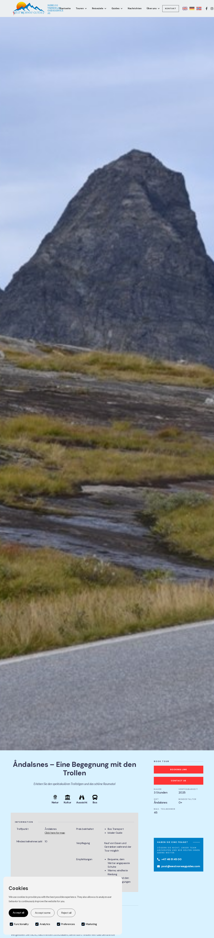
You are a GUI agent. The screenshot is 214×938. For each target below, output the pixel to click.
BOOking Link (178, 769)
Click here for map (55, 832)
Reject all (66, 912)
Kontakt (170, 8)
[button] (81, 9)
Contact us (178, 780)
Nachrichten (134, 8)
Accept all (18, 912)
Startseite (65, 8)
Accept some (42, 912)
